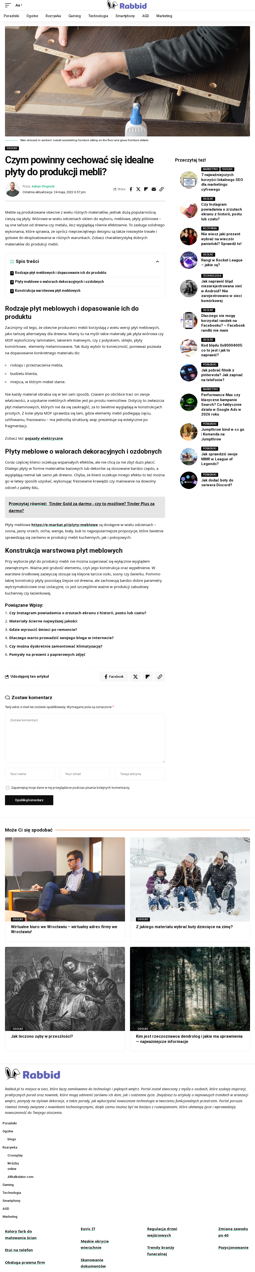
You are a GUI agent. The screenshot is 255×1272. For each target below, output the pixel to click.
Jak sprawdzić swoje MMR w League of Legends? (219, 459)
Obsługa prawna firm (25, 1262)
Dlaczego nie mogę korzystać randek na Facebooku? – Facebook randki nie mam (223, 323)
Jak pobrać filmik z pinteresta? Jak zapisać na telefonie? (222, 375)
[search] (246, 5)
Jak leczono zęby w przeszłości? (42, 1036)
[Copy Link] (161, 189)
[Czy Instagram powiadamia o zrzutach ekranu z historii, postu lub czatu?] (188, 209)
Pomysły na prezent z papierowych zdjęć (47, 654)
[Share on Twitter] (138, 189)
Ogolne (12, 148)
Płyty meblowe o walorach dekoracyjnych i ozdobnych (59, 282)
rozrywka (210, 228)
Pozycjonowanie (233, 1247)
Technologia (212, 275)
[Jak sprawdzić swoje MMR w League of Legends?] (188, 456)
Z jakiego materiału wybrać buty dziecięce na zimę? (184, 926)
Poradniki (210, 364)
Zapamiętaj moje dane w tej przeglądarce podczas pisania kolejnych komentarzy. (70, 787)
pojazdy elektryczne (44, 438)
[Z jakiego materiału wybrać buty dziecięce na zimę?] (190, 879)
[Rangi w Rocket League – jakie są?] (188, 260)
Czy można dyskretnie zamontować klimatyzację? (55, 646)
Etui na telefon (19, 1249)
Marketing (210, 169)
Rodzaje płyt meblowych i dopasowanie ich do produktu (60, 273)
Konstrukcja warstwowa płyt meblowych (47, 291)
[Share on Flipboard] (146, 189)
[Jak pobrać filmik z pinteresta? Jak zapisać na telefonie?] (188, 372)
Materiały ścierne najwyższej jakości (43, 620)
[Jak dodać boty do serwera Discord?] (188, 480)
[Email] (153, 189)
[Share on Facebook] (130, 189)
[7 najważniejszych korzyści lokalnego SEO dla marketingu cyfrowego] (188, 179)
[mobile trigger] (9, 5)
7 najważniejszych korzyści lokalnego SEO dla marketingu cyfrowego (222, 182)
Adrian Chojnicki (43, 186)
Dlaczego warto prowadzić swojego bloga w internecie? (61, 637)
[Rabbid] (127, 5)
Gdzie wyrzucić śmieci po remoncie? (43, 629)
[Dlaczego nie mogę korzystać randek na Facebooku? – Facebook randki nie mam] (188, 320)
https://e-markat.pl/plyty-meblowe (64, 524)
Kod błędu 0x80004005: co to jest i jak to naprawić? (222, 350)
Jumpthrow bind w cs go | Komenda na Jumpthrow (222, 434)
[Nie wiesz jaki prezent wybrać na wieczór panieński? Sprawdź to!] (188, 236)
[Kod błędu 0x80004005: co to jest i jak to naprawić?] (188, 348)
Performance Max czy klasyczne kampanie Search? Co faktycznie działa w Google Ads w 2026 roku (221, 405)
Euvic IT (88, 1228)
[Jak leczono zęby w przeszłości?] (65, 989)
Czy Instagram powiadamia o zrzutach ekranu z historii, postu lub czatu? (77, 612)
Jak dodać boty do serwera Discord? (217, 482)
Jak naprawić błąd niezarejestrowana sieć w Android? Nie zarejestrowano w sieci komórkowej (221, 291)
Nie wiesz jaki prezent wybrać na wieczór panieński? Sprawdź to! (221, 239)
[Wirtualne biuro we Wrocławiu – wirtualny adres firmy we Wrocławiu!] (65, 879)
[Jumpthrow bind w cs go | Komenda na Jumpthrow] (188, 432)
